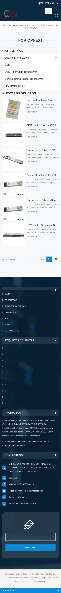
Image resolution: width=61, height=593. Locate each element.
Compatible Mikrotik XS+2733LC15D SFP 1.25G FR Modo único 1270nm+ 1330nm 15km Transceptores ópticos (42, 175)
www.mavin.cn (39, 582)
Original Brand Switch (17, 57)
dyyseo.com (53, 578)
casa (8, 25)
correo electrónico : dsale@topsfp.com (25, 491)
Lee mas (30, 111)
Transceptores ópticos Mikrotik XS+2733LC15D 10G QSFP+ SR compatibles (42, 200)
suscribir (30, 547)
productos (11, 300)
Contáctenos (12, 312)
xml (7, 318)
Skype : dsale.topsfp (17, 497)
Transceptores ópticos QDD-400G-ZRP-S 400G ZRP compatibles (42, 150)
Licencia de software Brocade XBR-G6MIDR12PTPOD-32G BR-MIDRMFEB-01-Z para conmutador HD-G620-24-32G (42, 100)
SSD (7, 64)
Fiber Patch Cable (15, 86)
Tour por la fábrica (15, 306)
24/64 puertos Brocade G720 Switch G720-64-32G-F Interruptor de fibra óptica (42, 125)
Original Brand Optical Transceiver (34, 25)
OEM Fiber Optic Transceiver (21, 72)
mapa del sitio (12, 331)
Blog (7, 325)
